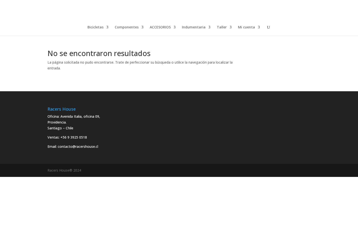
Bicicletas (95, 27)
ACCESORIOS (160, 27)
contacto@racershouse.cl (78, 146)
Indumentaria (194, 27)
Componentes (127, 27)
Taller (222, 27)
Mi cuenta (246, 27)
